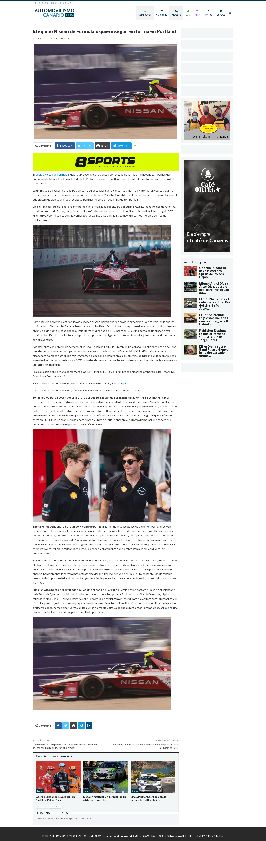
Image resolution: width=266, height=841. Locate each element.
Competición (145, 14)
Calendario (161, 14)
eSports (221, 14)
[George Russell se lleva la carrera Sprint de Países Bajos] (58, 777)
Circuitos (40, 791)
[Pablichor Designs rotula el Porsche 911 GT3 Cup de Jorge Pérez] (190, 334)
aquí (62, 376)
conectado (60, 819)
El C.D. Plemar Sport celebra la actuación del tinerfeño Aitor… (214, 303)
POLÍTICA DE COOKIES (93, 836)
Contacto (68, 3)
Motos (208, 14)
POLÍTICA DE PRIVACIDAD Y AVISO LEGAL (61, 836)
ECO (188, 14)
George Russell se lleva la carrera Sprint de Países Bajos (213, 272)
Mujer (198, 14)
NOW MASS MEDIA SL (128, 836)
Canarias (87, 791)
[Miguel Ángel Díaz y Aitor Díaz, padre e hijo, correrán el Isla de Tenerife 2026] (105, 777)
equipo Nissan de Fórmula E (53, 174)
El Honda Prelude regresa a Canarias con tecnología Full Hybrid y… (213, 319)
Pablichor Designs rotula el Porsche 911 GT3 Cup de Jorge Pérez (212, 335)
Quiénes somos (40, 3)
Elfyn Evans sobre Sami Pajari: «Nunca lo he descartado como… (213, 351)
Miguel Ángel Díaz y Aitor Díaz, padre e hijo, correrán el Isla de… (214, 288)
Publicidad (55, 3)
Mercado (176, 14)
